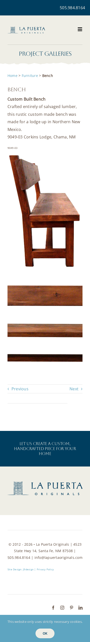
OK (45, 633)
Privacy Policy (45, 569)
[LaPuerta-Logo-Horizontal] (26, 28)
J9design (28, 569)
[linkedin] (80, 608)
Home (13, 75)
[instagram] (62, 608)
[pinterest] (72, 608)
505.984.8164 (72, 7)
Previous (20, 389)
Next (74, 389)
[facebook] (53, 608)
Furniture (30, 75)
